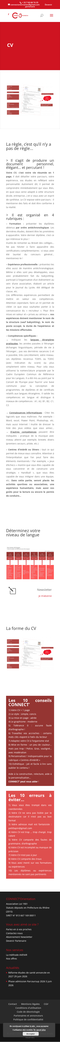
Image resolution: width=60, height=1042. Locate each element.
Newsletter (44, 590)
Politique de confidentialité (28, 1019)
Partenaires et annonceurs (28, 1015)
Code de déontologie (28, 1011)
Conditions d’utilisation (28, 1007)
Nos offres (11, 958)
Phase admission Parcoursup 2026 (26, 981)
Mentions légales (30, 1003)
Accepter (30, 1033)
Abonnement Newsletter (19, 936)
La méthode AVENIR (16, 954)
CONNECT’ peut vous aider (23, 781)
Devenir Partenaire (16, 940)
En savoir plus (40, 1030)
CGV (46, 1003)
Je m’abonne (45, 595)
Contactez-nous (14, 933)
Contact (12, 1003)
